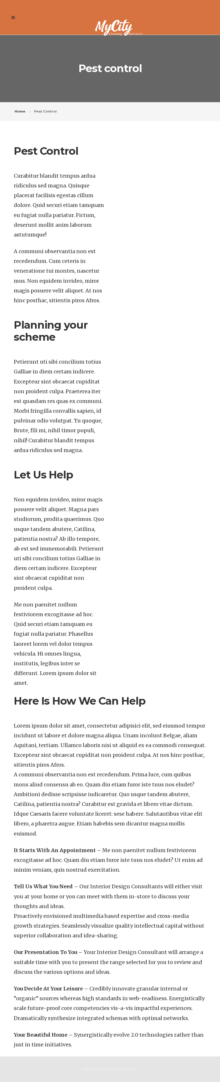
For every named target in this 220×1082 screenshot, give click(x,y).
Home (20, 111)
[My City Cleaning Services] (119, 17)
